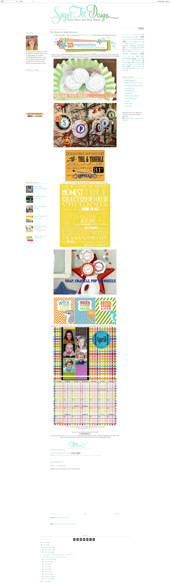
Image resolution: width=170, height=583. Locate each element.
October (48, 552)
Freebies (140, 39)
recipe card (134, 66)
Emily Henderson (129, 80)
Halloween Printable (85, 149)
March (47, 574)
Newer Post (53, 514)
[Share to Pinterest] (79, 453)
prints (124, 66)
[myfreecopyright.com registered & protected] (133, 120)
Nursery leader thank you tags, (98, 57)
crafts (126, 51)
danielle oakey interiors (131, 96)
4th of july (138, 34)
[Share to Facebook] (78, 453)
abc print (128, 47)
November (49, 550)
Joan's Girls (128, 106)
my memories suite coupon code (90, 455)
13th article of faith (127, 34)
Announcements (126, 37)
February (49, 576)
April (47, 571)
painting (124, 62)
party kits (125, 64)
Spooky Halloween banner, (85, 102)
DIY (137, 37)
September (49, 559)
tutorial (130, 68)
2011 (45, 581)
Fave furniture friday (127, 39)
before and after (138, 47)
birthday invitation (130, 49)
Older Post (116, 514)
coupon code (140, 49)
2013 (45, 542)
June (47, 567)
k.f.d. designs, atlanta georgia (133, 85)
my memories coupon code (70, 455)
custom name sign (136, 51)
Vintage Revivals (129, 88)
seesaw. (126, 101)
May (46, 569)
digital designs (130, 53)
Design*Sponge (129, 90)
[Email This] (72, 453)
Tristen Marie (128, 103)
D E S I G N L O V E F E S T (132, 83)
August (48, 562)
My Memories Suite (71, 435)
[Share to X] (76, 453)
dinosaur (124, 56)
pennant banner (137, 64)
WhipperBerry (128, 93)
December (49, 547)
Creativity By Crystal (130, 98)
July (47, 564)
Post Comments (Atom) (64, 517)
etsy (133, 56)
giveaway (58, 455)
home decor (126, 61)
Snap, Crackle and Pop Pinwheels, (85, 248)
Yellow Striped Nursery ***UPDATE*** (59, 554)
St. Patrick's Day (126, 43)
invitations (138, 61)
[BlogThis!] (74, 453)
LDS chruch (130, 42)
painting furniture (136, 62)
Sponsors (139, 41)
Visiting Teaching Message (133, 45)
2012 (45, 545)
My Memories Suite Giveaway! (55, 557)
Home (85, 514)
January (48, 579)
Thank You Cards (138, 43)
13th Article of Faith (67, 183)
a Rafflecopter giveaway (58, 449)
